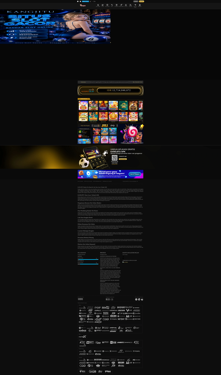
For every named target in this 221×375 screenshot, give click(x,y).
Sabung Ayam (135, 7)
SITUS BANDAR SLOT (97, 181)
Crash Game (121, 6)
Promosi (139, 6)
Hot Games (98, 6)
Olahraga (117, 6)
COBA (97, 130)
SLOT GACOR (80, 181)
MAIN (84, 105)
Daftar (141, 1)
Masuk (135, 1)
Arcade (125, 6)
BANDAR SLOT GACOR (107, 181)
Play (91, 91)
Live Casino (107, 6)
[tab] (97, 125)
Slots (103, 6)
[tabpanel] (110, 26)
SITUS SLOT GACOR (88, 181)
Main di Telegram (86, 1)
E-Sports (130, 6)
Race (112, 6)
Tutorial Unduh (123, 159)
